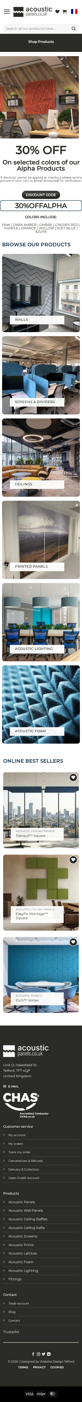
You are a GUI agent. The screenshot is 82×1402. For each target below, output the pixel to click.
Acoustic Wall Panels (25, 1210)
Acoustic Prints (21, 1245)
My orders (15, 1144)
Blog (12, 1312)
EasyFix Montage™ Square (32, 916)
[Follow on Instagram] (38, 1354)
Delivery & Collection (23, 1169)
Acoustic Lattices (22, 1253)
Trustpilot (11, 1332)
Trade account (18, 1303)
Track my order (19, 1152)
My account (17, 1135)
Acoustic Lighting (23, 1271)
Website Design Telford (57, 1361)
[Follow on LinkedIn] (48, 1354)
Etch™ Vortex (27, 1000)
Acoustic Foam (20, 1262)
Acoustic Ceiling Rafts (26, 1228)
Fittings (14, 1279)
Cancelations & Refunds (25, 1161)
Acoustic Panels (21, 1202)
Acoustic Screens (22, 1236)
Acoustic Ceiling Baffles (28, 1219)
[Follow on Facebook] (33, 1354)
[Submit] (74, 28)
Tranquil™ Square (30, 836)
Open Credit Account (24, 1178)
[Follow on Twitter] (43, 1354)
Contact (14, 1320)
